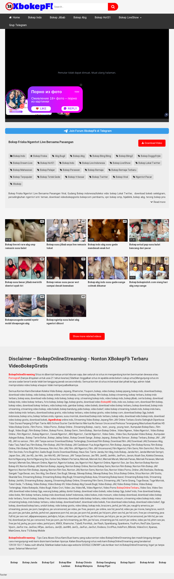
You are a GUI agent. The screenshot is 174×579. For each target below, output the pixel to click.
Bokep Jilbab (57, 17)
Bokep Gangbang (106, 562)
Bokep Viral (121, 177)
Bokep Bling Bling (101, 156)
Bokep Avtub (147, 562)
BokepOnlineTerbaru (128, 487)
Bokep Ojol (48, 562)
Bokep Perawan (71, 170)
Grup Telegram (18, 25)
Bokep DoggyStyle (150, 156)
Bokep (14, 562)
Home (16, 17)
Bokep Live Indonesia (93, 163)
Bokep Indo (35, 17)
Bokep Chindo (84, 562)
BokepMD (106, 402)
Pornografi (14, 378)
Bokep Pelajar (47, 170)
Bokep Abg (79, 17)
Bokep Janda (29, 562)
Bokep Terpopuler (22, 177)
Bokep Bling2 (125, 156)
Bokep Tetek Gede (50, 177)
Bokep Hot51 (103, 17)
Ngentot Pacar (143, 177)
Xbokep (17, 184)
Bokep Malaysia (84, 566)
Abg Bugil (60, 156)
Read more (159, 202)
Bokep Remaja (95, 170)
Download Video (153, 143)
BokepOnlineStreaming (22, 374)
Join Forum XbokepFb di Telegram (90, 130)
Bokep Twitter (100, 177)
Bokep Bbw (65, 562)
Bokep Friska (40, 156)
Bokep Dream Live (22, 163)
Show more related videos (87, 336)
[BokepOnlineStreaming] (30, 6)
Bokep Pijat (103, 566)
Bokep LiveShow (129, 17)
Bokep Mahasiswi (22, 170)
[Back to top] (162, 568)
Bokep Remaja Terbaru (123, 170)
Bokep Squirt (127, 562)
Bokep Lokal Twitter (149, 163)
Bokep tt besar (76, 177)
